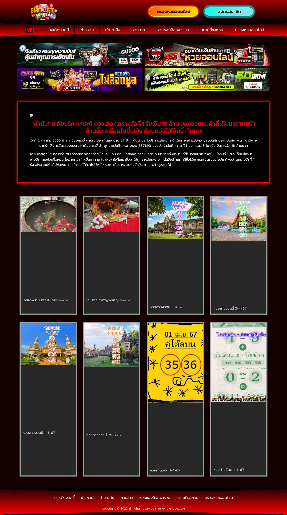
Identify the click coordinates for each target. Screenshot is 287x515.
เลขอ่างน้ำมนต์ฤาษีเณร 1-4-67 (46, 300)
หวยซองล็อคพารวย (173, 30)
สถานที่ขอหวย (212, 30)
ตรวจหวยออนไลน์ (249, 30)
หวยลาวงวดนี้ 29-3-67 (103, 435)
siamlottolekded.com (170, 508)
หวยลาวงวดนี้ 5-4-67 (166, 307)
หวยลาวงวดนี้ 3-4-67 (230, 308)
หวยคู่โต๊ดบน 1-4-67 (165, 470)
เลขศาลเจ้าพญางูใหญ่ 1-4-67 (108, 300)
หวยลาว (138, 30)
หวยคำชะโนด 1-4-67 (228, 469)
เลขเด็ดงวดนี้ (58, 30)
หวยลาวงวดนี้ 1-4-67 (39, 432)
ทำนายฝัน (112, 30)
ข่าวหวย (87, 30)
